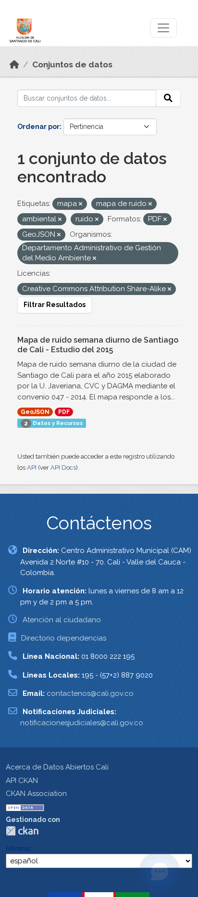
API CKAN (22, 780)
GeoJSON (35, 412)
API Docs (63, 467)
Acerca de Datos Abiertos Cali (57, 767)
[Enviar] (168, 98)
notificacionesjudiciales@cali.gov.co (81, 722)
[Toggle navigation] (163, 28)
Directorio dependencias (63, 638)
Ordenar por (38, 126)
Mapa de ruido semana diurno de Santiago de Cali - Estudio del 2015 (97, 345)
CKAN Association (36, 793)
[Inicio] (14, 64)
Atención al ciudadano (62, 619)
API (32, 467)
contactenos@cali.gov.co (90, 693)
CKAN (22, 831)
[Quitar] (80, 204)
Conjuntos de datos (72, 64)
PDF (64, 412)
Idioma (18, 848)
